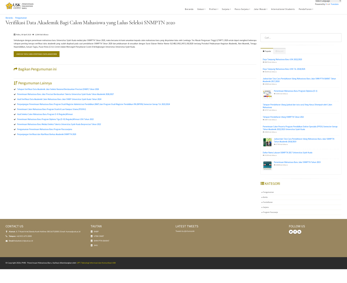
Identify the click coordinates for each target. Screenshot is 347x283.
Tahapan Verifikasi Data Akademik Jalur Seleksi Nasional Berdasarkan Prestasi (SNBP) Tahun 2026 (58, 89)
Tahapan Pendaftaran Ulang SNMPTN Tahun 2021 (283, 117)
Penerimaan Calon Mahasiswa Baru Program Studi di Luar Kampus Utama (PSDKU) (51, 109)
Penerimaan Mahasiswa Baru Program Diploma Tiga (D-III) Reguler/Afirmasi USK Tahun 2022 (55, 119)
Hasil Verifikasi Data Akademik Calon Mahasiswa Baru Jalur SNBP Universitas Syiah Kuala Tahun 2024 (59, 99)
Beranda (9, 18)
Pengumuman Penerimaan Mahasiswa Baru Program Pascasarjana (44, 129)
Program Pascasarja (270, 212)
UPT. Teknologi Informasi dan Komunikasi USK (96, 263)
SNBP (96, 231)
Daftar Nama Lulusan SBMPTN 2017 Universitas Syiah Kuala (287, 152)
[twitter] (291, 232)
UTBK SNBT (99, 236)
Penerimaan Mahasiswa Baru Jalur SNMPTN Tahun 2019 (297, 162)
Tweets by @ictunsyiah (185, 231)
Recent (280, 51)
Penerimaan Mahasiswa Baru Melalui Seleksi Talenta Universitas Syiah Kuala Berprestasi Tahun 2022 (59, 124)
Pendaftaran (268, 202)
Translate (335, 4)
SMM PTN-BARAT (101, 241)
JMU (96, 245)
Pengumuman (21, 18)
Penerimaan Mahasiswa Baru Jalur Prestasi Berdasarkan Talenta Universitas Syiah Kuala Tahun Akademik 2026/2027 (65, 94)
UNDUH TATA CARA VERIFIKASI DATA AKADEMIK (36, 54)
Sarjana (266, 207)
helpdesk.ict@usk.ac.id (23, 241)
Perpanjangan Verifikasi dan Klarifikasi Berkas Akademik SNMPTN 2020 (46, 134)
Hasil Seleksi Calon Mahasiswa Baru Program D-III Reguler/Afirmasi (45, 114)
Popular (267, 51)
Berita (265, 197)
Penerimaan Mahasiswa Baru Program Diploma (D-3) (295, 91)
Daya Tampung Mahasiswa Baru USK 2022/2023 (282, 59)
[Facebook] (295, 232)
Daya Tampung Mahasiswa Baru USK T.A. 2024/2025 (284, 69)
